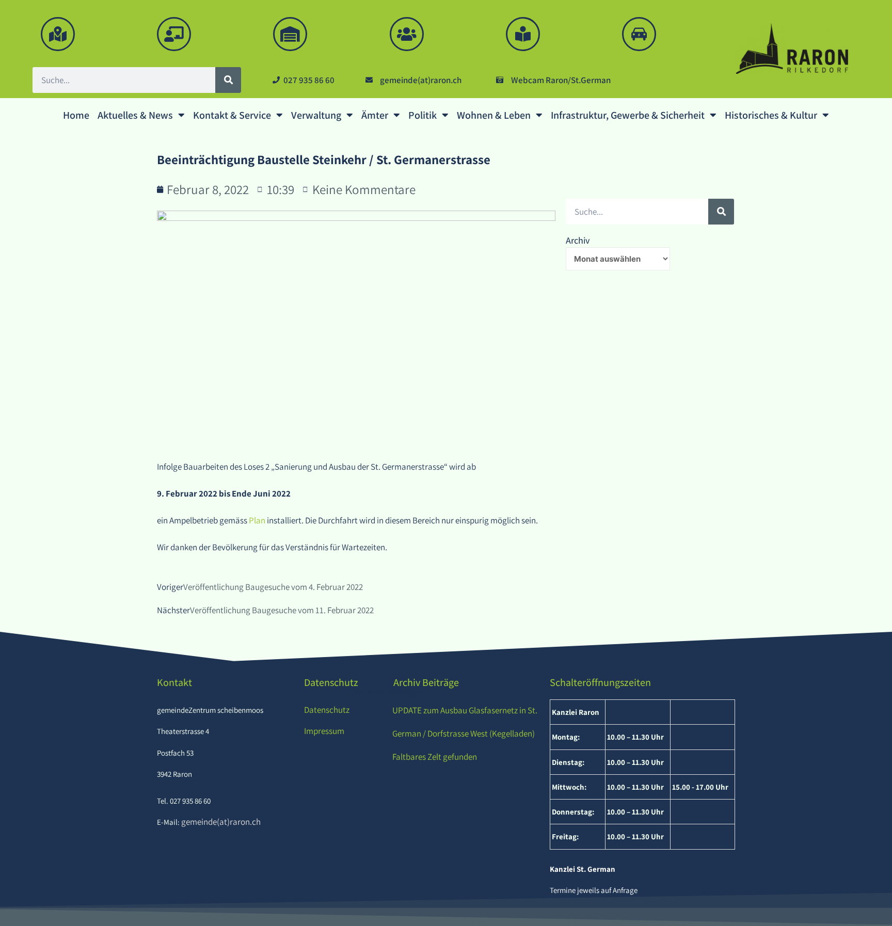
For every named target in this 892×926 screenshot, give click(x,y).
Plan (258, 520)
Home (76, 115)
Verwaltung (316, 115)
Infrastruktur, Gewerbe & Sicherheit (628, 115)
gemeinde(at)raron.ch (220, 821)
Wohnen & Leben (494, 115)
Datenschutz (326, 709)
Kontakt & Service (232, 115)
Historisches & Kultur (771, 115)
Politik (422, 115)
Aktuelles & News (135, 115)
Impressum (324, 731)
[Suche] (228, 80)
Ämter (374, 115)
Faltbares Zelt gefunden (434, 756)
